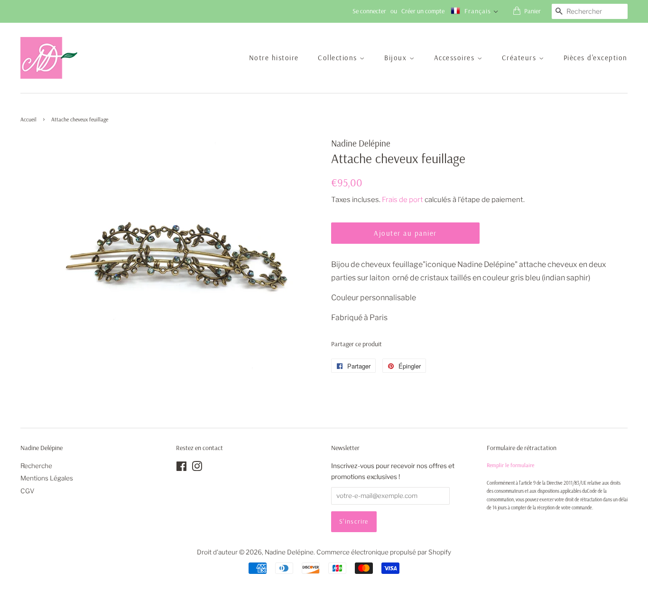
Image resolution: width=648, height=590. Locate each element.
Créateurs (520, 57)
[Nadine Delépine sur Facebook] (181, 468)
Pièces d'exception (596, 57)
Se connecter (369, 11)
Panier (532, 11)
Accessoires (455, 57)
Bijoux (396, 57)
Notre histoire (274, 57)
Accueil (28, 119)
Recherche (36, 466)
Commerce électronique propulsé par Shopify (383, 552)
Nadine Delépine (289, 552)
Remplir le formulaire (510, 465)
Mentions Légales (46, 478)
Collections (339, 57)
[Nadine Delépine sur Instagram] (197, 468)
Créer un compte (422, 11)
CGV (27, 491)
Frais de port (402, 199)
